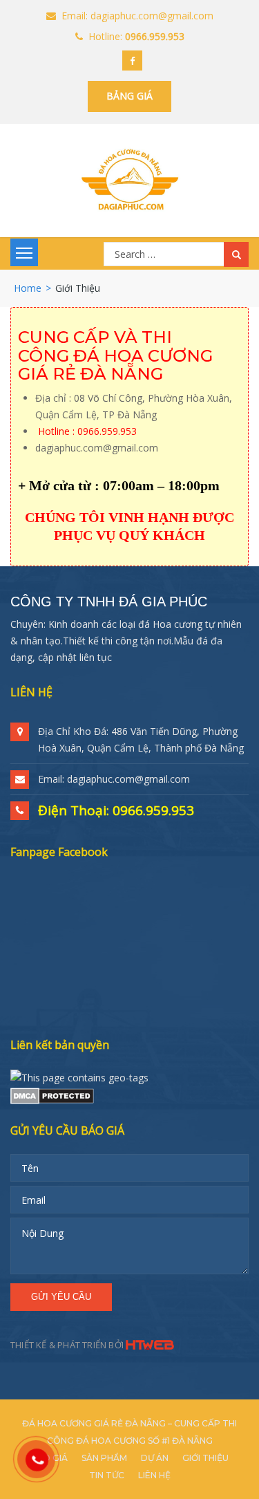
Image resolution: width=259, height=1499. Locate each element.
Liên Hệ (154, 1475)
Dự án (155, 1458)
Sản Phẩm (104, 1458)
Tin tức (106, 1475)
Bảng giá (129, 95)
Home (27, 288)
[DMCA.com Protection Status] (52, 1094)
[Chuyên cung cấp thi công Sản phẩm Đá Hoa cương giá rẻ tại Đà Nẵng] (129, 179)
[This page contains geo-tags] (79, 1076)
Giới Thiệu (205, 1458)
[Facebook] (132, 60)
